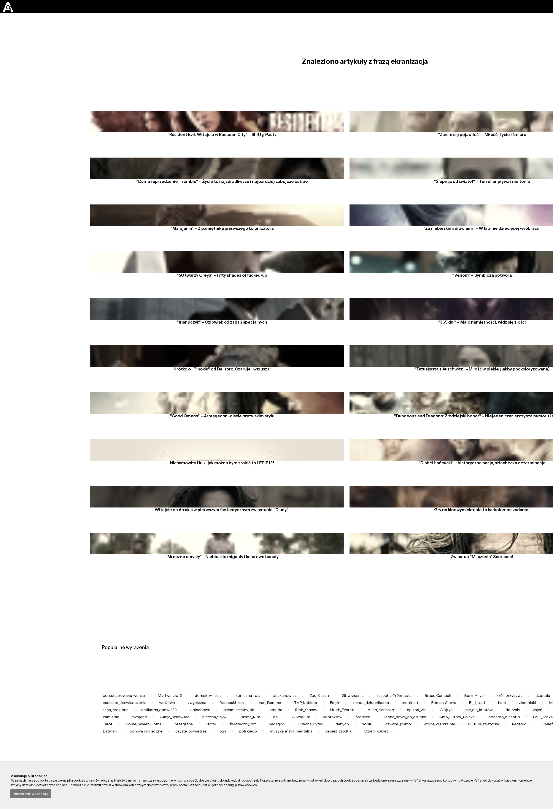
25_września (406, 760)
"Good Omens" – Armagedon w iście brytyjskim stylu (219, 470)
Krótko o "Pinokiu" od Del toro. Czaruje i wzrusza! (219, 417)
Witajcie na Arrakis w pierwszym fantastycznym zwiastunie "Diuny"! (219, 575)
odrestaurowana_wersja (128, 760)
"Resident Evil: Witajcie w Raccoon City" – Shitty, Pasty (219, 152)
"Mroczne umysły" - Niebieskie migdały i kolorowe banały (219, 628)
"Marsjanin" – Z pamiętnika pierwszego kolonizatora (219, 258)
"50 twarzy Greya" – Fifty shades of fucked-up (219, 311)
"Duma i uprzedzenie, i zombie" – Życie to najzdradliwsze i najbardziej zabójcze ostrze (219, 205)
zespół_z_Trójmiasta (456, 760)
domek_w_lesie (230, 760)
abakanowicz (322, 760)
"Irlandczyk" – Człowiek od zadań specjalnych (219, 364)
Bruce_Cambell (508, 760)
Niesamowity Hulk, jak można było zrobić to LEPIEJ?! (219, 522)
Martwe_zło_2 (183, 760)
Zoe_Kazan (365, 760)
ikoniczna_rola (277, 760)
